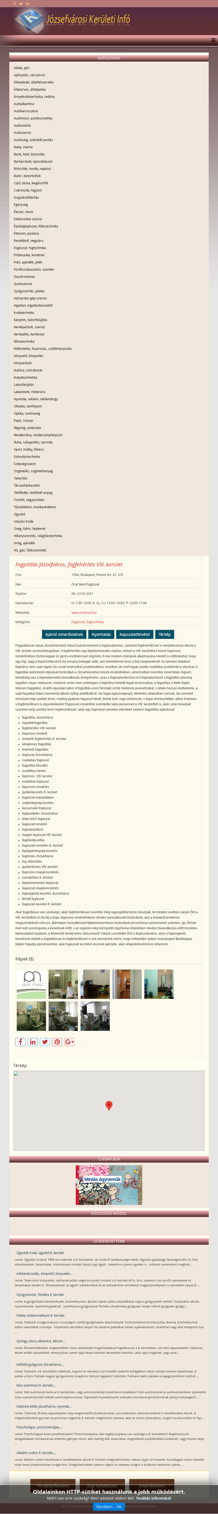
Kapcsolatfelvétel (135, 634)
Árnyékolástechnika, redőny (34, 96)
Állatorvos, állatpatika (30, 89)
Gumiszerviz (23, 284)
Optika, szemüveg (27, 413)
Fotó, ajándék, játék (28, 262)
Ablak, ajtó (21, 68)
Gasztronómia (24, 276)
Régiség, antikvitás (27, 428)
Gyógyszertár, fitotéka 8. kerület (40, 1294)
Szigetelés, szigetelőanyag (33, 471)
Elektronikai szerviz (28, 219)
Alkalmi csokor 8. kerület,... (36, 1453)
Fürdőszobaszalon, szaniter (34, 269)
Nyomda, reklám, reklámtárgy (36, 399)
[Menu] (212, 41)
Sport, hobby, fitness (29, 449)
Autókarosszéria (26, 111)
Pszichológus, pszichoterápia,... (39, 1427)
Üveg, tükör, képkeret (29, 528)
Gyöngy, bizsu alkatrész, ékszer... (40, 1341)
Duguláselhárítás (26, 197)
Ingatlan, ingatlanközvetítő (33, 305)
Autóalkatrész (24, 104)
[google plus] (28, 3)
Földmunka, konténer (29, 255)
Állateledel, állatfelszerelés (34, 82)
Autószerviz (22, 132)
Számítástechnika (27, 456)
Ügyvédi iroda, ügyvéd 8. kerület (40, 1253)
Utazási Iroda (23, 521)
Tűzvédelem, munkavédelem (35, 507)
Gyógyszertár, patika (29, 291)
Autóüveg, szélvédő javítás (33, 140)
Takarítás (20, 478)
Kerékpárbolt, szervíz (29, 327)
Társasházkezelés (27, 485)
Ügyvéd (19, 514)
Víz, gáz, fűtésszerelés (30, 550)
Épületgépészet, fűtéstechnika (36, 226)
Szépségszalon (25, 464)
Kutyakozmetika (25, 377)
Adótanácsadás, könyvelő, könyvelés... (44, 1273)
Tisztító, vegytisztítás (29, 500)
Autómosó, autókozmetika (33, 118)
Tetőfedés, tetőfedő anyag (33, 492)
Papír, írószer (23, 420)
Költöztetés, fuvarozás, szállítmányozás (43, 348)
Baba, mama (23, 147)
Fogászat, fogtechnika (30, 248)
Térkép (165, 634)
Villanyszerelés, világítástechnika (38, 536)
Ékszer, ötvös (23, 212)
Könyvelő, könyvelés (28, 356)
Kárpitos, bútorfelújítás (30, 320)
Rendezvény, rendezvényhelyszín (38, 435)
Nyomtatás (101, 634)
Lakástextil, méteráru (29, 392)
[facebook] (15, 3)
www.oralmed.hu (84, 612)
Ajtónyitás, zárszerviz (29, 75)
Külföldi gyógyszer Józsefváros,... (40, 1364)
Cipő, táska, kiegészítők (31, 183)
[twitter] (20, 3)
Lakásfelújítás (24, 384)
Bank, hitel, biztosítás (29, 154)
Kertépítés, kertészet (29, 334)
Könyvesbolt (23, 363)
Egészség (21, 204)
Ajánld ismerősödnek (64, 634)
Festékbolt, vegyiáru (28, 240)
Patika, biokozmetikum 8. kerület (40, 1315)
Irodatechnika (24, 312)
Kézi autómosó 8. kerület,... (36, 1385)
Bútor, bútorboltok (27, 176)
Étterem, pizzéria (26, 233)
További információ (153, 1498)
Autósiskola (22, 125)
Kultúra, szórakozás (28, 370)
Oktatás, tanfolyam (28, 406)
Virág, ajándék (24, 543)
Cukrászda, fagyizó (28, 190)
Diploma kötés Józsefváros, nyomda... (44, 1406)
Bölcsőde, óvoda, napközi (32, 168)
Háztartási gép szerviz (30, 298)
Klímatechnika (24, 341)
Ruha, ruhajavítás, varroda (33, 442)
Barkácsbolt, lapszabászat (33, 161)
